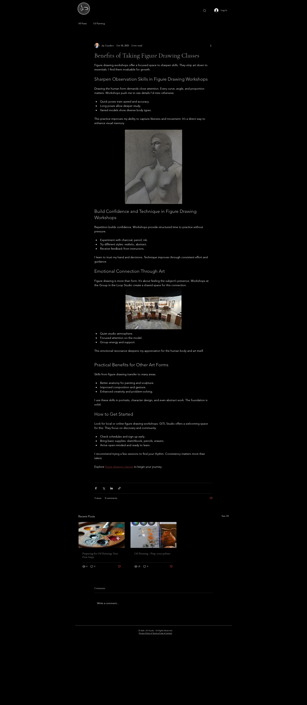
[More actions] (211, 45)
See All (225, 515)
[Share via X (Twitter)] (103, 488)
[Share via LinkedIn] (111, 488)
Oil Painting (99, 23)
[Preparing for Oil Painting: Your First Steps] (102, 535)
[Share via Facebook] (95, 488)
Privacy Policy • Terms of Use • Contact (155, 633)
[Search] (204, 10)
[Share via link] (119, 488)
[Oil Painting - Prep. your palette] (153, 535)
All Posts (82, 23)
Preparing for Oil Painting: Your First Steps (100, 555)
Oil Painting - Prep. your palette (152, 553)
